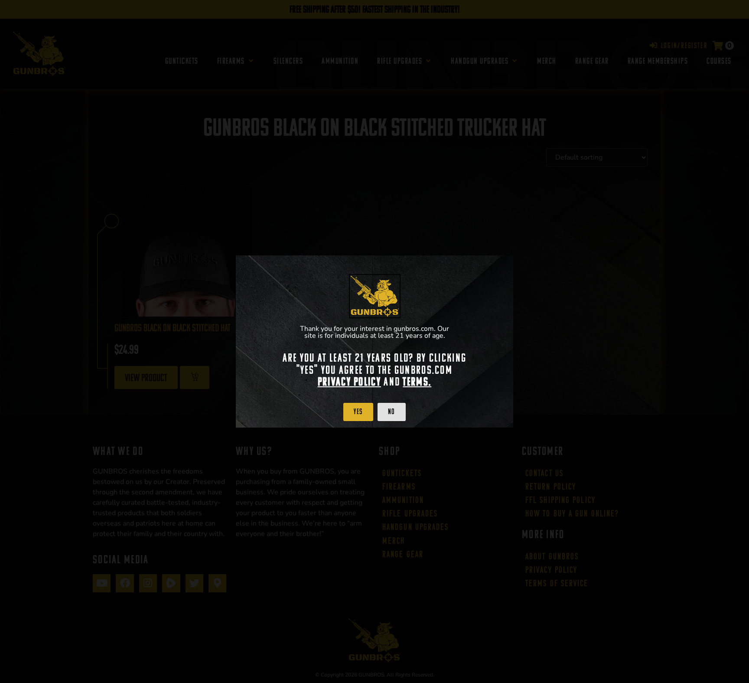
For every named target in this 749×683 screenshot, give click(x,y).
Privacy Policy (349, 382)
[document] (374, 341)
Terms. (417, 382)
